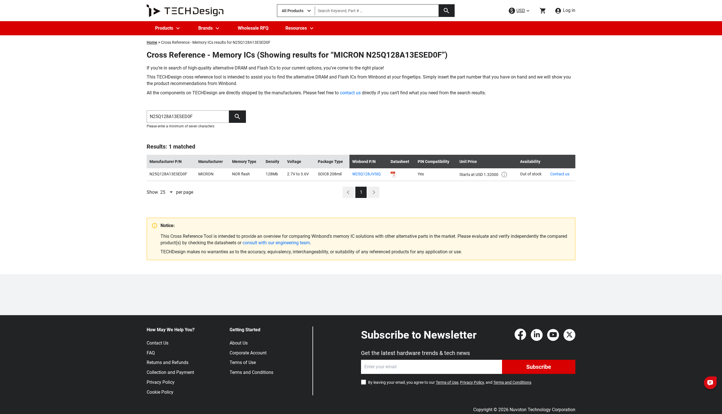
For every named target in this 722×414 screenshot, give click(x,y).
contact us (350, 92)
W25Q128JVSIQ (366, 174)
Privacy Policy (161, 382)
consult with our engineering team (276, 242)
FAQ (151, 353)
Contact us (559, 174)
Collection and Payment (170, 372)
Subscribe (538, 366)
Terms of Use (243, 362)
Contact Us (157, 343)
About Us (239, 343)
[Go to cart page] (543, 10)
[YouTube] (553, 335)
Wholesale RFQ (253, 28)
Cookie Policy (160, 392)
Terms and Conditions (251, 372)
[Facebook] (520, 334)
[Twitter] (569, 335)
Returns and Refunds (167, 362)
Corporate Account (248, 353)
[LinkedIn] (537, 335)
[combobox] (167, 192)
